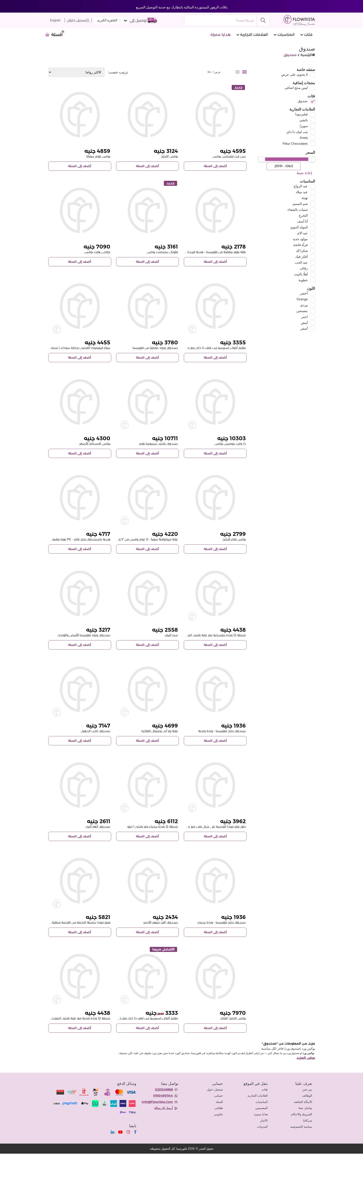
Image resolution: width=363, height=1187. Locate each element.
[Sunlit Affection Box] (215, 114)
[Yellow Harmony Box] (79, 402)
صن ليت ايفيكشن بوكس (229, 156)
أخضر (304, 293)
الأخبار (264, 1120)
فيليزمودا (301, 114)
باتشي (303, 120)
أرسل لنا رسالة (163, 1108)
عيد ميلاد (302, 192)
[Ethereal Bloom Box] (79, 785)
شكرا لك (302, 250)
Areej (304, 137)
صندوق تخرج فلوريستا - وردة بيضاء (221, 922)
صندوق (303, 101)
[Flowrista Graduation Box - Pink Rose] (215, 689)
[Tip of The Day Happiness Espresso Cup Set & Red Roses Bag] (215, 306)
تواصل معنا (305, 1108)
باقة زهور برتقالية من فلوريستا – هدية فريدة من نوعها (210, 252)
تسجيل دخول (76, 20)
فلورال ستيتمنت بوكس (162, 252)
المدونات (262, 1126)
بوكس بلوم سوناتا (98, 156)
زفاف (304, 268)
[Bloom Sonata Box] (79, 114)
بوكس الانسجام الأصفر (94, 444)
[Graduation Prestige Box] (215, 976)
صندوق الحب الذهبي (95, 731)
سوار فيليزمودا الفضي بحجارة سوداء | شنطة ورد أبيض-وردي (68, 348)
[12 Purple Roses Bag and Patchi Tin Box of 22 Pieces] (215, 593)
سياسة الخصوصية (301, 1126)
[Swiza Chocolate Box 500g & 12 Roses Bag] (147, 497)
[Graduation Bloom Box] (147, 114)
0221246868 (164, 1089)
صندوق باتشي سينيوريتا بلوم (158, 444)
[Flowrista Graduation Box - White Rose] (215, 880)
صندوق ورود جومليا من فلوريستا (155, 348)
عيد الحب (301, 262)
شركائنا (307, 1120)
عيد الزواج (301, 186)
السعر (310, 152)
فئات (308, 34)
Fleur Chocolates (295, 143)
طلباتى (218, 1108)
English (55, 20)
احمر (304, 317)
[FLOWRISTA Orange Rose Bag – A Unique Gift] (215, 210)
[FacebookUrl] (135, 1132)
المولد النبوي (299, 227)
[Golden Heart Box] (79, 210)
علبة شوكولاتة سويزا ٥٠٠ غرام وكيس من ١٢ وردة (146, 539)
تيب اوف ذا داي (297, 132)
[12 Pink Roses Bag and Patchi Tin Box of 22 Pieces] (79, 976)
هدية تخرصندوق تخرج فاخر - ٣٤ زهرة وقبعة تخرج (77, 539)
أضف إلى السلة (215, 166)
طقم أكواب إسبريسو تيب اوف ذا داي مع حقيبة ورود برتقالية (137, 1018)
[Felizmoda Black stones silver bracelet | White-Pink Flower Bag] (79, 306)
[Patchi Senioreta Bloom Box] (147, 402)
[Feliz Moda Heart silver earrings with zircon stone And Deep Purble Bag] (215, 785)
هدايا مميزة (220, 34)
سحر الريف (171, 635)
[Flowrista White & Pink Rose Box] (79, 593)
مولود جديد (300, 239)
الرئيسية (306, 55)
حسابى (218, 1095)
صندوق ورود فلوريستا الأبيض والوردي (84, 635)
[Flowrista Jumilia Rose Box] (147, 306)
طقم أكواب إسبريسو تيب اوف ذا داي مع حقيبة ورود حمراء (205, 348)
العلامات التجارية (254, 34)
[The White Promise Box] (215, 402)
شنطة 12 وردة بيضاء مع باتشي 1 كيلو (152, 827)
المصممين (261, 1108)
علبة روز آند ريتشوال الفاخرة (159, 731)
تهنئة (304, 198)
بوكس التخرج (169, 156)
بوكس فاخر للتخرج (234, 539)
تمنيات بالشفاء (298, 209)
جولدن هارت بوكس (97, 252)
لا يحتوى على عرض (294, 74)
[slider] (311, 159)
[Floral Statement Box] (147, 210)
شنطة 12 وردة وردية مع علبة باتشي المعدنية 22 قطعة (72, 1018)
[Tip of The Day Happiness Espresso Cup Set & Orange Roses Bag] (147, 976)
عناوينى (218, 1114)
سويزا (304, 126)
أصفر (304, 328)
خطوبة (303, 280)
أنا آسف (302, 221)
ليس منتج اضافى (296, 88)
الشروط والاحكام (301, 1114)
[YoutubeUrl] (120, 1132)
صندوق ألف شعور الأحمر (160, 922)
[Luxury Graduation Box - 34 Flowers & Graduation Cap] (79, 497)
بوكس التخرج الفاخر (233, 1018)
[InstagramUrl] (128, 1132)
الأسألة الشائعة (303, 1102)
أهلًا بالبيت (301, 274)
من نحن (307, 1089)
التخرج (303, 215)
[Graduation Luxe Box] (215, 497)
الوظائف (307, 1095)
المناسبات (286, 34)
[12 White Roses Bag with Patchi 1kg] (147, 785)
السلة (219, 1102)
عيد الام (302, 233)
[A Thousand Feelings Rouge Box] (147, 880)
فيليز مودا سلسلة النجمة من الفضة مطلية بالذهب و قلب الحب (67, 922)
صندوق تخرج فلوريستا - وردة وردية (222, 731)
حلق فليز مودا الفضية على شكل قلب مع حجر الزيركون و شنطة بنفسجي (198, 827)
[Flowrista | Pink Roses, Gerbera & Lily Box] (147, 593)
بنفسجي (302, 311)
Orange (302, 299)
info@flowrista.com (157, 1102)
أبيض (304, 322)
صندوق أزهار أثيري (97, 827)
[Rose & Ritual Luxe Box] (147, 689)
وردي (304, 305)
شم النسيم (300, 204)
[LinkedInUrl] (112, 1132)
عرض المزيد (305, 1058)
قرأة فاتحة (300, 245)
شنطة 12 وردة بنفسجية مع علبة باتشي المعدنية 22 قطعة (205, 635)
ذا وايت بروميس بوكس (230, 444)
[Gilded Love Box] (79, 689)
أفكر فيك (301, 256)
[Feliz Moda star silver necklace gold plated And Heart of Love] (79, 880)
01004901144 (163, 1095)
